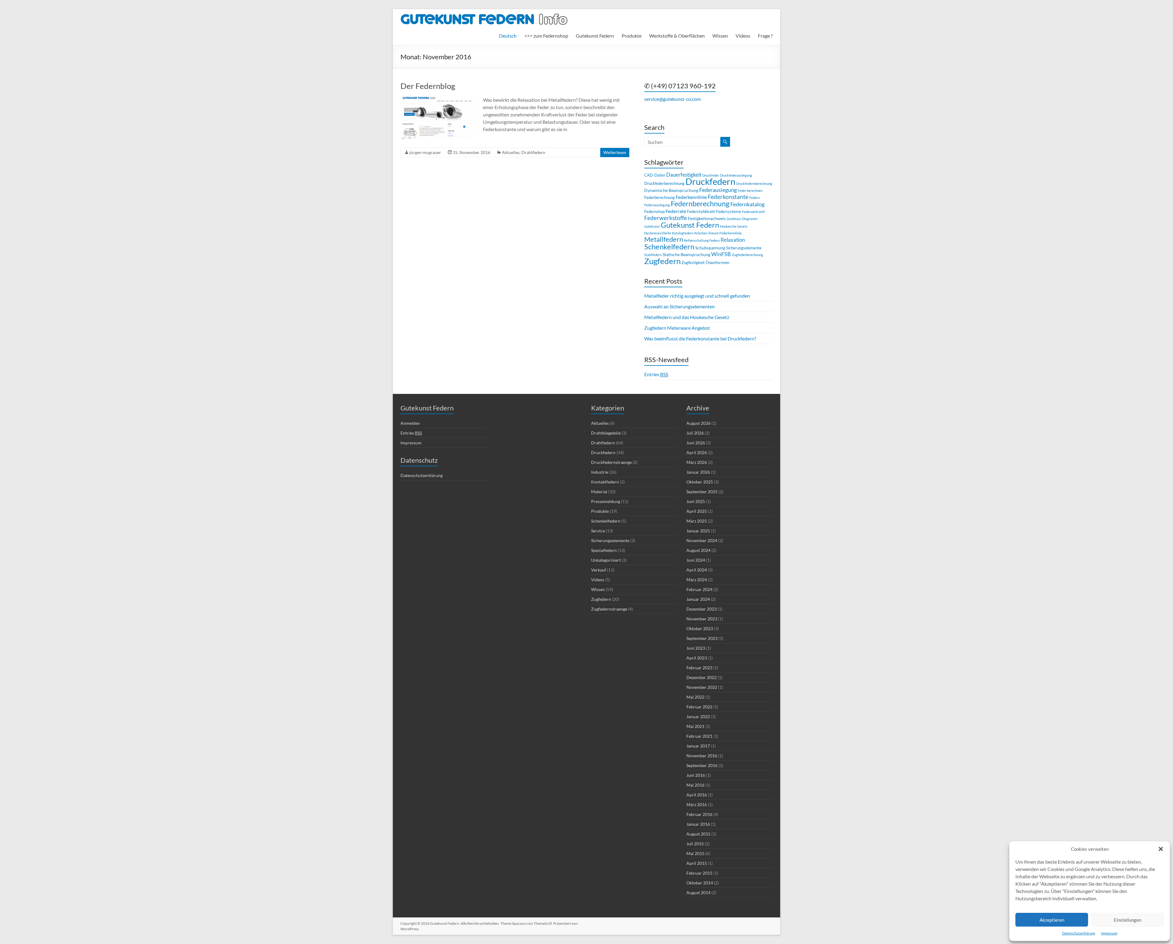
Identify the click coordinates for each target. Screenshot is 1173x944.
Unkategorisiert (606, 560)
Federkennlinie (691, 197)
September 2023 (702, 638)
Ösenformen (717, 262)
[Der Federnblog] (437, 99)
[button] (1161, 849)
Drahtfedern (533, 152)
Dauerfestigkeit (683, 174)
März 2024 (696, 579)
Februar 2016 (699, 814)
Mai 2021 (695, 726)
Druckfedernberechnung (754, 183)
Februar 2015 (699, 873)
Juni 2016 (695, 775)
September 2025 (702, 491)
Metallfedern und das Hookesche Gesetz (686, 317)
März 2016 (696, 804)
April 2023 (696, 657)
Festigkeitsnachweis (706, 218)
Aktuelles (511, 152)
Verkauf (598, 569)
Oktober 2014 (699, 882)
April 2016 (696, 794)
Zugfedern (662, 261)
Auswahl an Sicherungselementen (679, 306)
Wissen (720, 36)
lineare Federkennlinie (725, 233)
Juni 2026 (695, 442)
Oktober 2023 (699, 628)
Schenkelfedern (669, 246)
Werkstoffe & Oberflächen (677, 36)
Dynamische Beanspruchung (671, 190)
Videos (743, 36)
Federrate (676, 211)
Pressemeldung (605, 501)
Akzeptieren (1052, 920)
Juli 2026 (695, 432)
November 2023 (701, 618)
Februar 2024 (699, 589)
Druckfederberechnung (664, 183)
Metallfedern (663, 239)
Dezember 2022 (701, 677)
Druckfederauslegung (736, 175)
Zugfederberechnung (747, 255)
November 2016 (701, 755)
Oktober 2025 (699, 481)
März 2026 (696, 462)
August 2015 (698, 833)
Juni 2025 (695, 501)
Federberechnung (659, 197)
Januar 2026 (698, 472)
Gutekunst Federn (595, 36)
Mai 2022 (695, 697)
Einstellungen (1127, 920)
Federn (754, 198)
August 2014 (698, 892)
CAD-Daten (654, 175)
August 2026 (698, 423)
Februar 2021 (699, 736)
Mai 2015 (695, 853)
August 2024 (698, 550)
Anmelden (410, 423)
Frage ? (765, 36)
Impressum (1109, 933)
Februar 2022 (699, 706)
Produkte (631, 36)
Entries (656, 374)
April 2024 (696, 569)
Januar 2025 (698, 530)
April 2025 (696, 511)
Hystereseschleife (657, 233)
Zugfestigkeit (693, 262)
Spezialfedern (604, 550)
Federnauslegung (657, 205)
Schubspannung (710, 247)
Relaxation (733, 240)
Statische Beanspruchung (686, 254)
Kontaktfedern (605, 481)
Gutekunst (652, 226)
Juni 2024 (695, 560)
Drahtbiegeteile (606, 432)
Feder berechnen (750, 191)
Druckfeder (710, 175)
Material (599, 491)
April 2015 (696, 863)
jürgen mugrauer (425, 152)
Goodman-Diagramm (742, 219)
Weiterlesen (614, 152)
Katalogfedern (682, 233)
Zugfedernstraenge (609, 609)
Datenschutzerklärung (1078, 933)
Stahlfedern (653, 255)
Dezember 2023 (701, 609)
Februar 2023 (699, 667)
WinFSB (721, 254)
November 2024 (701, 540)
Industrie (599, 472)
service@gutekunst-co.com (672, 99)
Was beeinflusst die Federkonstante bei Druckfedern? (700, 338)
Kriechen (700, 233)
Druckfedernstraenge (611, 462)
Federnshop (654, 211)
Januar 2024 (698, 599)
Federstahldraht (701, 211)
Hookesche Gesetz (733, 226)
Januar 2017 (698, 745)
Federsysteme (728, 211)
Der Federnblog (427, 86)
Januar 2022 (698, 716)
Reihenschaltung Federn (702, 240)
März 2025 (696, 520)
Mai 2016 (695, 785)
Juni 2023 (695, 648)
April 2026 (696, 452)
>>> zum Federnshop (546, 36)
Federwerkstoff (753, 212)
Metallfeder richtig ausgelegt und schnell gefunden (697, 296)
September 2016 (702, 765)
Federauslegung (718, 189)
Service (598, 530)
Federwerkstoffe (665, 217)
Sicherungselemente (744, 247)
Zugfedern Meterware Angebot (677, 328)
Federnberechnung (700, 204)
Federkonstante (728, 196)
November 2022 (701, 687)
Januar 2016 (698, 824)
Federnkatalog (747, 204)
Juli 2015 (695, 843)
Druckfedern (710, 181)
